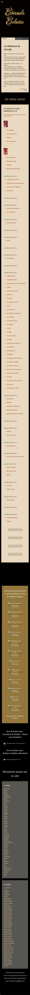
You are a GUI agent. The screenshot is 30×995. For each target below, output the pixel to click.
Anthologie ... (7, 894)
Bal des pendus (11, 157)
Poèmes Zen (7, 959)
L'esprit (9, 287)
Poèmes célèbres (8, 913)
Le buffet (9, 332)
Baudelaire (6, 795)
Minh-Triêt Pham (8, 842)
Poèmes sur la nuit (8, 952)
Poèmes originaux (8, 940)
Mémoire (9, 402)
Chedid (5, 807)
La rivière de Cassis (12, 302)
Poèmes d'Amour (8, 919)
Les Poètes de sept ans (13, 365)
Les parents (10, 384)
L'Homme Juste (11, 276)
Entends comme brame (13, 208)
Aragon (6, 790)
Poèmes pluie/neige (9, 941)
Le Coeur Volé (10, 317)
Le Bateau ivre (11, 309)
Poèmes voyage (8, 957)
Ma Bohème (10, 399)
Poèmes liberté (8, 931)
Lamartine (6, 835)
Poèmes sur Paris (8, 953)
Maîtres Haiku (7, 900)
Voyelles (9, 521)
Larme (8, 306)
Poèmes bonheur (8, 910)
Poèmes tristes (7, 955)
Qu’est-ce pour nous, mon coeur (15, 456)
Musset (5, 847)
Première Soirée (11, 446)
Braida (5, 802)
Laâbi (5, 832)
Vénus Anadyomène (12, 517)
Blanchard (6, 800)
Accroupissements (12, 134)
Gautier (6, 821)
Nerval (5, 849)
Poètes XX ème (8, 962)
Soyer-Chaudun (8, 868)
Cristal (5, 811)
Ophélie (9, 431)
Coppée (6, 809)
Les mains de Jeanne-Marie (14, 380)
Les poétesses (7, 898)
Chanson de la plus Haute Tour (15, 183)
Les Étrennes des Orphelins (14, 358)
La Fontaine (7, 834)
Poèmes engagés (8, 924)
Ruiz (5, 865)
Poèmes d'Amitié (8, 917)
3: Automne (6, 891)
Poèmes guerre (7, 929)
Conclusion (10, 191)
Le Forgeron (10, 324)
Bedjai (5, 799)
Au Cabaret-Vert (11, 141)
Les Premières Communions (14, 369)
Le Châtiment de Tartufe (13, 313)
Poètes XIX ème (8, 960)
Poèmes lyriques (8, 933)
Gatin (5, 820)
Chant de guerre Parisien (13, 187)
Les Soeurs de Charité (13, 373)
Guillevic (6, 827)
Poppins (6, 853)
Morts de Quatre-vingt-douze (15, 414)
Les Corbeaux (10, 347)
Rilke (5, 860)
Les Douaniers (11, 351)
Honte (8, 240)
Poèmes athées (8, 907)
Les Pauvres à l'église (13, 362)
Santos (5, 866)
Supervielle (7, 870)
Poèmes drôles (7, 920)
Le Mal (9, 328)
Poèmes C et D (7, 912)
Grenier (6, 825)
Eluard (5, 814)
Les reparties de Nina (13, 388)
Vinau (5, 875)
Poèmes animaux (8, 903)
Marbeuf (6, 839)
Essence (6, 816)
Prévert (6, 854)
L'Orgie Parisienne (12, 280)
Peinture (19, 38)
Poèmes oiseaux (8, 938)
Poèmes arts (7, 905)
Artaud (5, 792)
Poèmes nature (7, 936)
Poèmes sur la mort (9, 950)
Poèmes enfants (8, 922)
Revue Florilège (8, 964)
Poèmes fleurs (7, 927)
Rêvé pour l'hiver (11, 471)
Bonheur (9, 165)
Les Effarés (10, 354)
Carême (6, 806)
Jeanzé (5, 830)
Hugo (5, 828)
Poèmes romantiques (9, 943)
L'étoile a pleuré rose (12, 291)
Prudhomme (7, 856)
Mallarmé (6, 837)
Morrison (6, 844)
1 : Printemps (7, 887)
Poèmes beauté (8, 908)
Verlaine (6, 872)
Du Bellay (6, 813)
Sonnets (6, 966)
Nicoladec (6, 851)
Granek (6, 823)
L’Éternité (9, 294)
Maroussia (6, 840)
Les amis (9, 377)
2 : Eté (5, 889)
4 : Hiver (6, 893)
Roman (9, 475)
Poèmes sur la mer (8, 948)
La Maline (10, 298)
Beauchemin (7, 797)
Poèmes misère (8, 934)
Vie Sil (5, 873)
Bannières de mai (11, 161)
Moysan (6, 846)
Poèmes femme (8, 926)
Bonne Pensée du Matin (13, 169)
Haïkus (6, 896)
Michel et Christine (12, 410)
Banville (6, 794)
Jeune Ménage (11, 258)
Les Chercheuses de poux (13, 343)
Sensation (9, 485)
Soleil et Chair (11, 489)
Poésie (4, 38)
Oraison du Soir (11, 435)
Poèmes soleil (7, 945)
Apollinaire (6, 788)
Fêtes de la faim (11, 223)
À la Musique (10, 130)
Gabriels (6, 818)
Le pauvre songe (11, 336)
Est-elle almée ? (11, 212)
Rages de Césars (11, 467)
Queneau (6, 858)
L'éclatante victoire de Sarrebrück (16, 283)
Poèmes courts (7, 915)
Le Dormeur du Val (12, 321)
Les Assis (9, 339)
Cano (5, 804)
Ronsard (6, 863)
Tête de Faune (10, 500)
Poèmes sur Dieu (8, 946)
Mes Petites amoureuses (13, 406)
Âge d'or (9, 137)
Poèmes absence (8, 901)
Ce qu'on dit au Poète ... (13, 179)
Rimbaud (6, 861)
